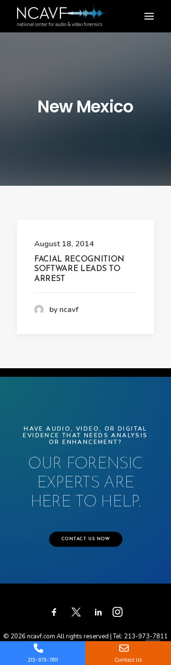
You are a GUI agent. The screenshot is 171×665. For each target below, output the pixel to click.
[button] (149, 16)
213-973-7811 (146, 636)
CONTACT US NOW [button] (85, 539)
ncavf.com (41, 636)
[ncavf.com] (62, 10)
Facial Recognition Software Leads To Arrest (79, 269)
